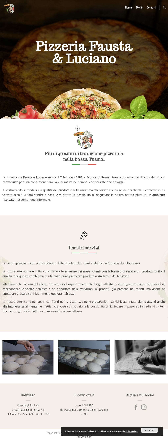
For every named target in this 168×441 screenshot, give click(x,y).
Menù (139, 7)
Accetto (150, 430)
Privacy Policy (84, 436)
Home (128, 7)
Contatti (151, 7)
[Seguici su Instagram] (144, 408)
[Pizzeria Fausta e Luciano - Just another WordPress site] (31, 7)
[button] (164, 7)
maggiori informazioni (127, 431)
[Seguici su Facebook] (136, 408)
